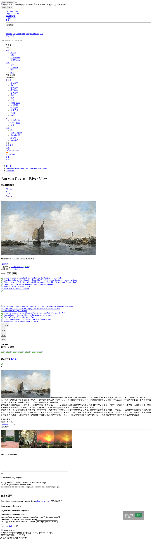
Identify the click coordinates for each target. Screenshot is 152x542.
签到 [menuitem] (8, 36)
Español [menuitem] (22, 34)
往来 (23, 535)
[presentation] (78, 198)
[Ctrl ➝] (37, 306)
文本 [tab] (8, 194)
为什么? (14, 359)
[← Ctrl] (15, 289)
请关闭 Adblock (7, 424)
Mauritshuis (14, 269)
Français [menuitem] (29, 34)
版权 (25, 538)
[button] (12, 11)
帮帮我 (4, 535)
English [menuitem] (16, 34)
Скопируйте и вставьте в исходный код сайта (19, 517)
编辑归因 (5, 264)
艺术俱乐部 (11, 76)
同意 (138, 515)
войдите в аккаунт (42, 501)
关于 (19, 535)
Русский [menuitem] (9, 34)
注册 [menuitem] (12, 36)
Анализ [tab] (9, 196)
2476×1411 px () (20, 267)
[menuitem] (41, 34)
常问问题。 (12, 535)
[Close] (2, 450)
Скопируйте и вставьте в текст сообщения (18, 522)
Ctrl (9, 274)
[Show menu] (16, 2)
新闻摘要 (10, 25)
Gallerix (11, 526)
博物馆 (8, 46)
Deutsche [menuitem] (35, 34)
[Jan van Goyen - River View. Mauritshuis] (48, 255)
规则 (5, 538)
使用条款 (11, 538)
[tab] (9, 189)
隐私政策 (19, 538)
